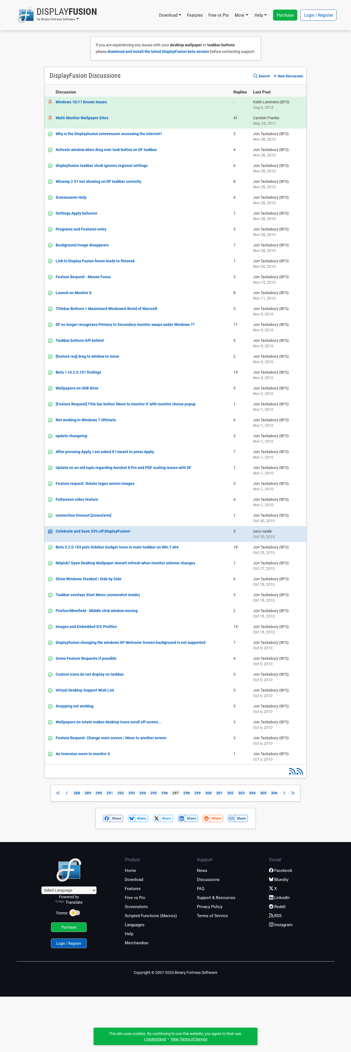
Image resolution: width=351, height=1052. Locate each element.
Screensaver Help (71, 197)
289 (87, 793)
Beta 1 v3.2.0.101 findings (78, 372)
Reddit (280, 906)
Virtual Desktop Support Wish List (85, 690)
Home (130, 870)
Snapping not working (75, 706)
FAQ (200, 888)
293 (131, 793)
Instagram (283, 924)
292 (120, 793)
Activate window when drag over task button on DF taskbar (106, 149)
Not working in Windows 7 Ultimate (86, 420)
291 (109, 793)
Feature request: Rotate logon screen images (95, 483)
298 (186, 793)
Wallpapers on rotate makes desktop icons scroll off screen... (109, 722)
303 (241, 793)
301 (219, 793)
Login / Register (318, 15)
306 (274, 793)
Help (129, 933)
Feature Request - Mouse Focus (83, 277)
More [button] (239, 15)
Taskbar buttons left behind (80, 340)
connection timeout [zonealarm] (83, 515)
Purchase (285, 15)
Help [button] (258, 15)
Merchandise (136, 942)
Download (134, 879)
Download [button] (168, 15)
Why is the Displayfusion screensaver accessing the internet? (109, 134)
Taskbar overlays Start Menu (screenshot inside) (98, 595)
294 (142, 793)
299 (197, 793)
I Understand (155, 1039)
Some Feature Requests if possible (86, 658)
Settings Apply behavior (76, 213)
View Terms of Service (189, 1039)
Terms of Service (212, 915)
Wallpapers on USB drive (77, 388)
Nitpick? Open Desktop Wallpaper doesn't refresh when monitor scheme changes (125, 563)
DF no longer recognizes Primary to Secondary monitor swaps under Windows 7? (125, 324)
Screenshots (136, 906)
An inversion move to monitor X (83, 754)
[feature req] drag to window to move (87, 356)
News (202, 870)
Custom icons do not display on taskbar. (90, 674)
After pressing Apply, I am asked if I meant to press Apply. (105, 452)
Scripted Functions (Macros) (151, 915)
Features (195, 15)
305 (263, 793)
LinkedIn (282, 897)
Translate (74, 902)
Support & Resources (216, 897)
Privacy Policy (209, 906)
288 (76, 793)
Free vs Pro (218, 15)
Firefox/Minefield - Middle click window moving (97, 611)
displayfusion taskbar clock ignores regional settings (102, 165)
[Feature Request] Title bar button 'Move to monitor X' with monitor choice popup (126, 404)
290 (98, 793)
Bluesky (281, 879)
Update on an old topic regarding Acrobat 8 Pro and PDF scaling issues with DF (123, 467)
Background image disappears (82, 245)
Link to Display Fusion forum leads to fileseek (95, 261)
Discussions (208, 879)
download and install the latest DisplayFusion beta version (158, 51)
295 (153, 793)
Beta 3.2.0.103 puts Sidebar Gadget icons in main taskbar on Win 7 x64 (117, 547)
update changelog (71, 436)
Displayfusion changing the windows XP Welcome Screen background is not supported (130, 642)
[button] (57, 15)
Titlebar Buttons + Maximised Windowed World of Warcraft (106, 308)
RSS (278, 915)
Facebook (283, 870)
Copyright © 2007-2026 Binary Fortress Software (175, 972)
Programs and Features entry (81, 229)
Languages (135, 924)
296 (164, 793)
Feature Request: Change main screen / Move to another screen (111, 738)
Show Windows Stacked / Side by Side (88, 579)
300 (208, 793)
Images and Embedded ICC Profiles (86, 626)
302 (230, 793)
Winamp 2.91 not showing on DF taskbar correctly (98, 181)
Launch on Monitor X (74, 293)
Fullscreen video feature (77, 499)
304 (252, 793)
